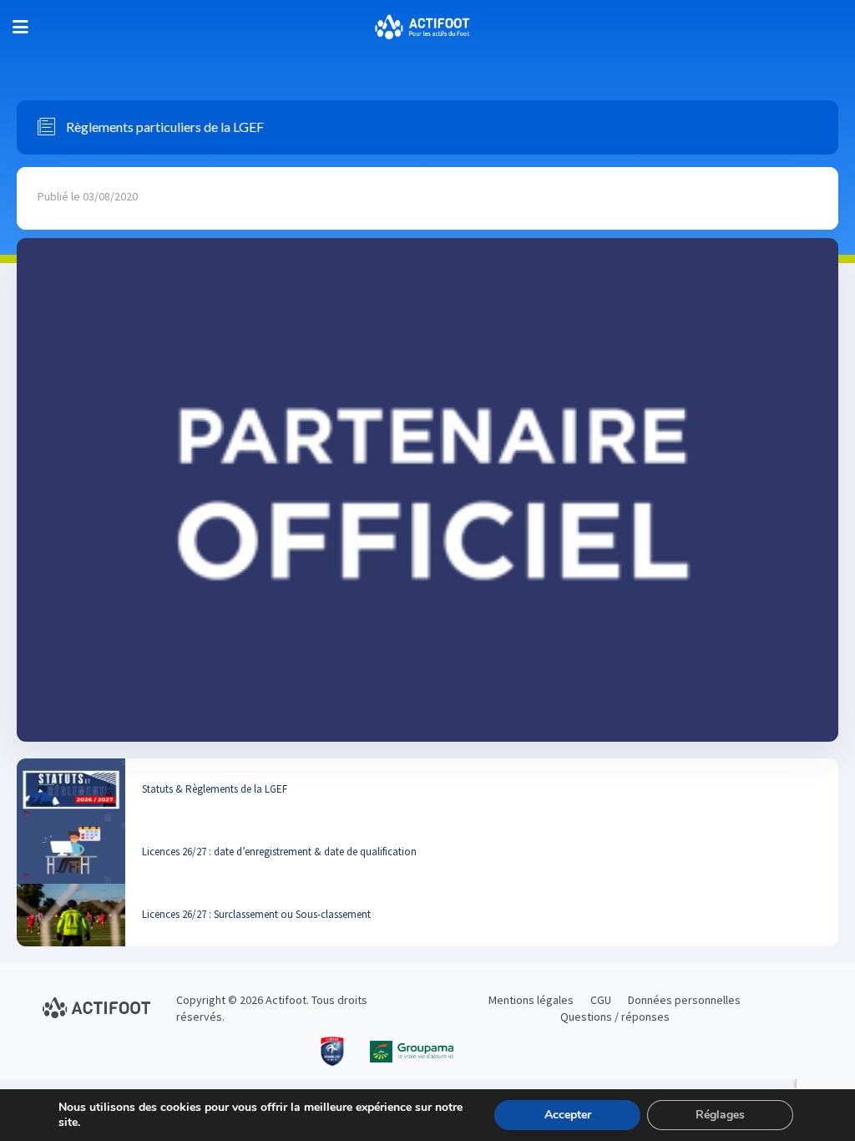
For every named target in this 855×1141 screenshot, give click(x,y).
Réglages (720, 1115)
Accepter (567, 1115)
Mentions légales (531, 999)
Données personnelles (684, 999)
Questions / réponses (615, 1016)
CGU (600, 999)
